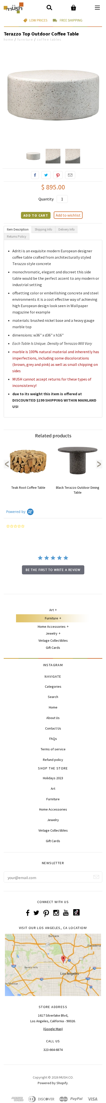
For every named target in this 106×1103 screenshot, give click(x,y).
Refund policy (53, 759)
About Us (53, 718)
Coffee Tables (49, 39)
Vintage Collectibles (53, 640)
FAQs (53, 738)
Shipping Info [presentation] (43, 229)
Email (70, 175)
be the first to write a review (53, 570)
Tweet (46, 175)
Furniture (25, 39)
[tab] (18, 229)
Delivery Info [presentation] (66, 229)
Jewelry (51, 633)
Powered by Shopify (53, 1083)
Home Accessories (52, 626)
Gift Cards (53, 647)
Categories (53, 686)
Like (35, 175)
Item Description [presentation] (18, 229)
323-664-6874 (53, 1049)
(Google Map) (53, 1029)
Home (9, 39)
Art (51, 610)
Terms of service (53, 749)
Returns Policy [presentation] (16, 236)
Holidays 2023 (53, 778)
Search (53, 697)
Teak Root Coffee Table (28, 487)
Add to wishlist (68, 215)
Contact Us (53, 728)
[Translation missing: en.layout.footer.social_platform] (76, 914)
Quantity (45, 199)
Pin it (58, 175)
